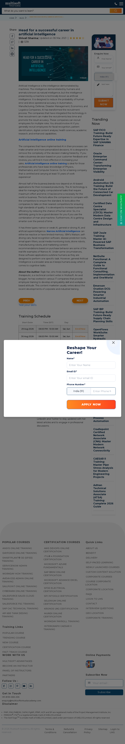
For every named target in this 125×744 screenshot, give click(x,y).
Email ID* (72, 371)
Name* (70, 358)
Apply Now (91, 404)
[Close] (113, 342)
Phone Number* (76, 384)
